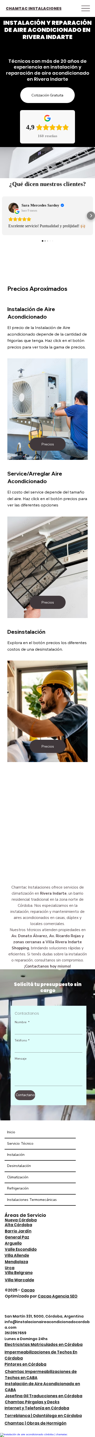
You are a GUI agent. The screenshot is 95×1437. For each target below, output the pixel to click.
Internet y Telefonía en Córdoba (37, 1408)
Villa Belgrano (19, 1272)
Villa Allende (17, 1255)
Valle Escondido (21, 1249)
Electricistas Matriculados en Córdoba (44, 1344)
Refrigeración (18, 1188)
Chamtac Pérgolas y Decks (32, 1402)
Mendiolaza (16, 1261)
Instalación (16, 1154)
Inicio (11, 1132)
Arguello (13, 1243)
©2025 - (20, 1290)
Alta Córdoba (18, 1224)
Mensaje (20, 1059)
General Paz (17, 1237)
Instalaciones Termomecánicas (32, 1199)
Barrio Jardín (18, 1231)
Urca (9, 1267)
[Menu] (85, 8)
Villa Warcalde (19, 1280)
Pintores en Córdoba (25, 1364)
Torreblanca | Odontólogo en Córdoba (43, 1415)
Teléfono (22, 1040)
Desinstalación (19, 1165)
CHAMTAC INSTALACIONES (34, 8)
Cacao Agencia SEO (58, 1296)
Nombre (22, 1022)
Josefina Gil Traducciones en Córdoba (43, 1396)
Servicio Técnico (20, 1143)
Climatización (17, 1177)
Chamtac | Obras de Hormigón (35, 1423)
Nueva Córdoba (21, 1220)
